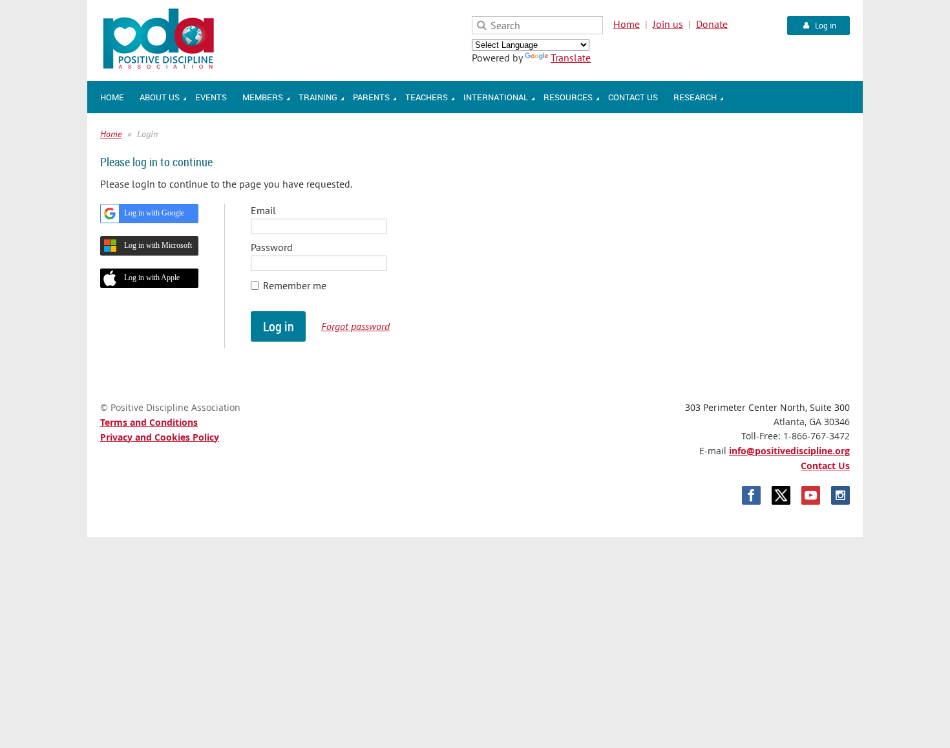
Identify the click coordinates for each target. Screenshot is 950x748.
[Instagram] (840, 495)
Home (626, 23)
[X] (781, 495)
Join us (668, 23)
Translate (571, 57)
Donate (712, 23)
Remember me (294, 285)
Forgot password (355, 326)
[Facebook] (751, 495)
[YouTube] (810, 495)
